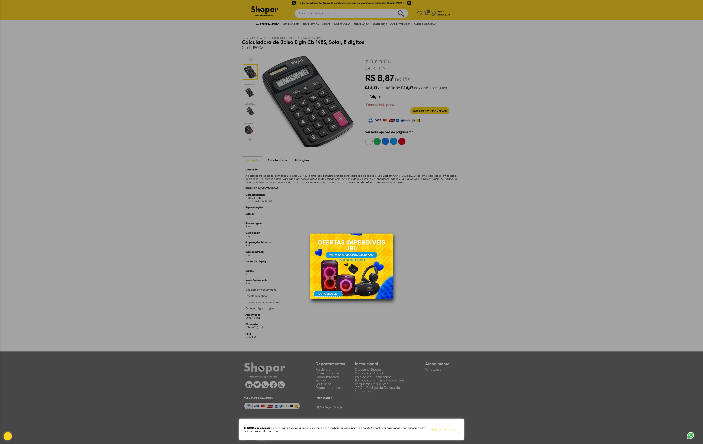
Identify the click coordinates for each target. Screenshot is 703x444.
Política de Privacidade (267, 431)
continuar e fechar (443, 429)
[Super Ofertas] (351, 266)
